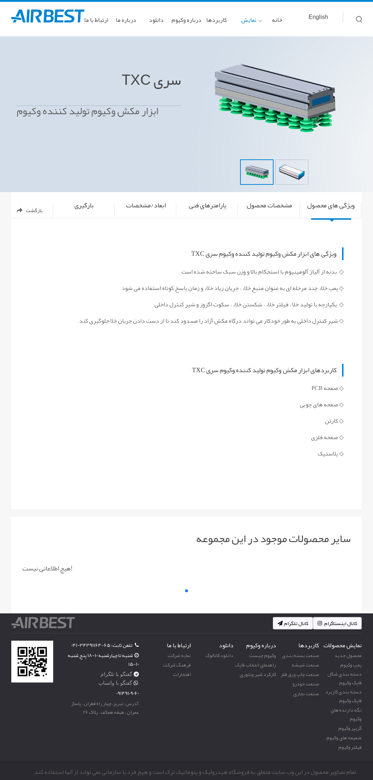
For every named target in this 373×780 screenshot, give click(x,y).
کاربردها (216, 20)
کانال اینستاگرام (340, 623)
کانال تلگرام (296, 623)
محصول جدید (348, 655)
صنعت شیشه (305, 664)
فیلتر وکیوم (350, 747)
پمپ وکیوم (351, 664)
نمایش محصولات (245, 25)
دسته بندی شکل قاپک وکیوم (344, 678)
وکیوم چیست (262, 655)
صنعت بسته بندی (300, 655)
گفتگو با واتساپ (116, 682)
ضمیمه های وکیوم (344, 737)
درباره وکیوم (186, 20)
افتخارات (182, 674)
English (318, 17)
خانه (277, 20)
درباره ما (126, 20)
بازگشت (34, 210)
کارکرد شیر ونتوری (258, 674)
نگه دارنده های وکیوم (346, 714)
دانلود (156, 20)
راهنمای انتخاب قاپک (255, 664)
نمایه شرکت (179, 655)
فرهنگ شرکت (177, 664)
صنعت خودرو (305, 683)
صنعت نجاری (306, 693)
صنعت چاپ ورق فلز (300, 674)
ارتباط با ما (96, 20)
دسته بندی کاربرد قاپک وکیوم (343, 696)
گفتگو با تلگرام (117, 674)
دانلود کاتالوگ (219, 655)
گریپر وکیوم (350, 728)
